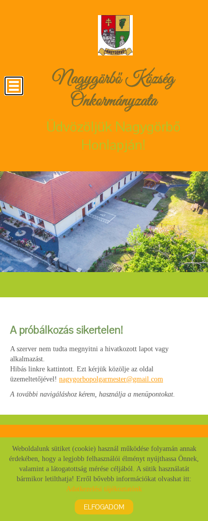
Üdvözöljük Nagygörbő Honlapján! (113, 111)
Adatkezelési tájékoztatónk (104, 489)
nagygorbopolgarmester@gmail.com (111, 379)
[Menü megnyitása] (14, 86)
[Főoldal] (115, 35)
